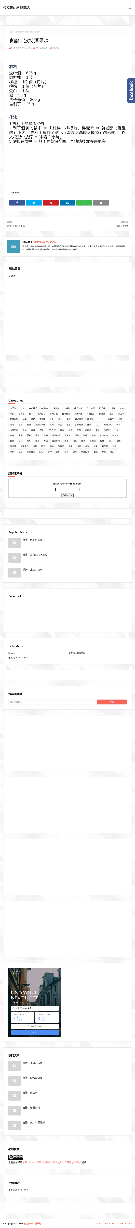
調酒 (43, 446)
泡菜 (68, 424)
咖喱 (21, 424)
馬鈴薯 (88, 430)
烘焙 (33, 430)
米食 (52, 419)
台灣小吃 (54, 413)
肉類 (68, 419)
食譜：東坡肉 (30, 1092)
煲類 (37, 440)
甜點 (12, 435)
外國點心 (91, 413)
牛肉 (12, 413)
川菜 (23, 408)
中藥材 (57, 408)
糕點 (87, 446)
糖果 (96, 446)
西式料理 (79, 419)
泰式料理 (14, 430)
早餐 (33, 419)
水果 (113, 408)
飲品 (21, 440)
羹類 (75, 451)
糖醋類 (105, 446)
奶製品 (102, 413)
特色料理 (52, 430)
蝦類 (35, 446)
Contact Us (125, 1223)
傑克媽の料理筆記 (16, 7)
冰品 (111, 413)
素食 (62, 430)
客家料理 (79, 424)
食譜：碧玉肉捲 (31, 1107)
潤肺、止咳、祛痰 (32, 569)
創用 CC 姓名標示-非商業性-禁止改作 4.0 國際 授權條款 (51, 1162)
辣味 (110, 440)
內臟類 (67, 408)
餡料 (114, 446)
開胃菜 (115, 435)
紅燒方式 (108, 424)
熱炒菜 (13, 446)
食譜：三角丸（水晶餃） (36, 554)
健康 (98, 430)
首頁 (11, 31)
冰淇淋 (121, 413)
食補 (118, 424)
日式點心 (103, 408)
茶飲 (70, 430)
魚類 (46, 435)
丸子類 (13, 408)
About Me (110, 1223)
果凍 (52, 424)
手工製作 (78, 408)
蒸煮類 (93, 440)
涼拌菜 (107, 430)
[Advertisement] (67, 743)
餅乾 (119, 440)
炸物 (89, 424)
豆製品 (111, 419)
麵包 (104, 451)
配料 (79, 430)
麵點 (112, 451)
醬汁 (50, 451)
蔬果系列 (24, 446)
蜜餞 (102, 440)
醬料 (58, 451)
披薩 (29, 424)
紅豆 (98, 424)
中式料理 (33, 408)
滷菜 (83, 440)
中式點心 (45, 408)
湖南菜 (67, 435)
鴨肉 (12, 451)
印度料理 (14, 419)
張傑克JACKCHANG (21, 47)
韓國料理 (31, 451)
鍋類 (21, 451)
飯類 (12, 440)
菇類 (94, 435)
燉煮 (79, 446)
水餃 (122, 408)
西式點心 (19, 31)
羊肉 (60, 419)
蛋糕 (29, 435)
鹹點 (96, 451)
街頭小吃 (104, 435)
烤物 (41, 430)
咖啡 (12, 424)
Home (11, 653)
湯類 (77, 435)
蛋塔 (21, 435)
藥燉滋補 (85, 451)
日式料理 (91, 408)
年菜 (25, 419)
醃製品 (61, 446)
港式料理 (56, 435)
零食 (66, 440)
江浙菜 (42, 419)
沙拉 (102, 419)
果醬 (60, 424)
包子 (31, 413)
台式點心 (41, 413)
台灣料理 (66, 413)
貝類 (120, 419)
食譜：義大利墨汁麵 (34, 1122)
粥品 (85, 435)
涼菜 (116, 430)
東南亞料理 (40, 424)
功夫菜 (22, 413)
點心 (41, 451)
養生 (70, 446)
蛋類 (37, 435)
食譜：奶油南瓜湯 (32, 539)
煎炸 (29, 440)
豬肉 (52, 446)
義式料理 (56, 440)
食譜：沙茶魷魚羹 (32, 1077)
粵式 (46, 440)
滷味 (75, 440)
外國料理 (78, 413)
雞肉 (66, 451)
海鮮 (25, 430)
